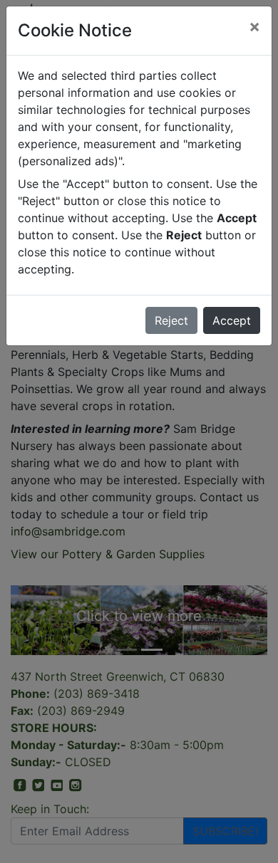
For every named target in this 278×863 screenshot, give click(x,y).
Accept (231, 320)
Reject (171, 320)
